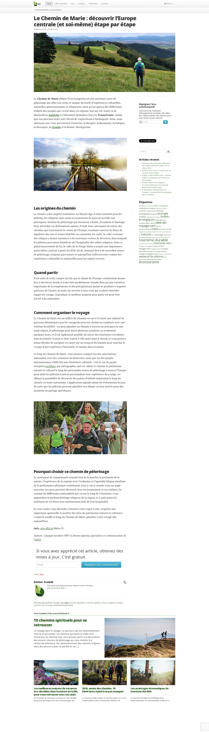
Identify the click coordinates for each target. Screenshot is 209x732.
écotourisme (149, 262)
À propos (81, 3)
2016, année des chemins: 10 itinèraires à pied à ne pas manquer (103, 690)
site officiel (46, 528)
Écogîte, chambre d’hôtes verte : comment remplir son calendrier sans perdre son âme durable (156, 177)
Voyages (56, 603)
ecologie (162, 213)
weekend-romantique (164, 254)
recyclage (159, 234)
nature (146, 234)
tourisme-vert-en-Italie (146, 244)
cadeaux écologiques (160, 206)
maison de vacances (158, 232)
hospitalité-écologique (153, 217)
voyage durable (158, 246)
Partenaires (93, 3)
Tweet (36, 574)
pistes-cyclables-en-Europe (112, 603)
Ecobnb (55, 29)
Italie (155, 229)
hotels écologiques (154, 218)
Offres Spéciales (61, 3)
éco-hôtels (158, 259)
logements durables (145, 232)
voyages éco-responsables (156, 251)
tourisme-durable (153, 240)
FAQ (72, 3)
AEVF (38, 539)
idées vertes (150, 223)
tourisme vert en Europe (43, 605)
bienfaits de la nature (146, 206)
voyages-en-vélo (156, 249)
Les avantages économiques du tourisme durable (149, 690)
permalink (69, 605)
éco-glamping (149, 259)
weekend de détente (151, 256)
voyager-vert (145, 248)
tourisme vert (163, 243)
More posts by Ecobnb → (57, 588)
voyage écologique (146, 254)
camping (142, 208)
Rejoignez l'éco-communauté (101, 564)
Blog (49, 4)
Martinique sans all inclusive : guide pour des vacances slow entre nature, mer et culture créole (156, 165)
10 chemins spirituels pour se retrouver (60, 622)
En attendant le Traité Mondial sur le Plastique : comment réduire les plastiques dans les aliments (157, 192)
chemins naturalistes (78, 603)
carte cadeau (150, 208)
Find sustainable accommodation (48, 10)
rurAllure (50, 366)
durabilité (153, 214)
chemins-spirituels (94, 603)
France (142, 216)
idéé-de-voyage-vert (153, 224)
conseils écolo (151, 211)
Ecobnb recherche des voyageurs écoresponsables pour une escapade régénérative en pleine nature (155, 185)
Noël (152, 235)
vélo (155, 254)
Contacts (104, 3)
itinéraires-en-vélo (165, 229)
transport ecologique (145, 246)
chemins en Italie (161, 208)
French (169, 3)
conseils (142, 211)
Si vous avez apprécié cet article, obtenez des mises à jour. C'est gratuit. (79, 554)
